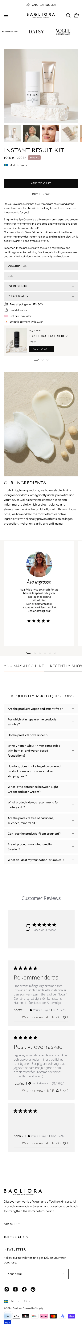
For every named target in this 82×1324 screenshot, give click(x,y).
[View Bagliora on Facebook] (24, 1289)
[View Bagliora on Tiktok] (15, 1289)
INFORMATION (16, 1237)
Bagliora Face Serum (48, 336)
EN (25, 1301)
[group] (41, 5)
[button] (68, 15)
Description (17, 265)
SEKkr (12, 1301)
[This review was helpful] (57, 1017)
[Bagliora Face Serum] (16, 340)
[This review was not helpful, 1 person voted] (64, 1017)
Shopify (39, 1308)
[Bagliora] (41, 15)
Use (10, 276)
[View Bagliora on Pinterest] (33, 1289)
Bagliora (17, 1308)
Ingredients (17, 286)
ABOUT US (12, 1224)
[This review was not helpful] (64, 1091)
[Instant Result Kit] (12, 133)
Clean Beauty (18, 296)
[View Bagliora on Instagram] (7, 1289)
